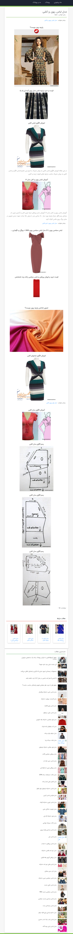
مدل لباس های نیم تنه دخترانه (48, 864)
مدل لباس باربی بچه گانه (50, 926)
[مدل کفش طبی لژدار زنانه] (62, 785)
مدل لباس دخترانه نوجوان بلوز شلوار (47, 788)
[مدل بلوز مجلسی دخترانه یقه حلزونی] (62, 725)
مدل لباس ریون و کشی (50, 20)
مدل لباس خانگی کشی (30, 639)
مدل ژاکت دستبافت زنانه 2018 (48, 775)
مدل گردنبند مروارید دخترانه (49, 699)
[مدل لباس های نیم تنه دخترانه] (62, 869)
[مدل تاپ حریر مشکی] (62, 876)
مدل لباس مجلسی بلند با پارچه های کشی (14, 640)
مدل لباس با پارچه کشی (45, 639)
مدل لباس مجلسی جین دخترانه (48, 878)
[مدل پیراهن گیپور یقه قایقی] (62, 861)
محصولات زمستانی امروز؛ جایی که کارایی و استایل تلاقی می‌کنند (39, 671)
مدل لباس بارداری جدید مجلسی (47, 899)
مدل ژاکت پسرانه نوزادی (50, 823)
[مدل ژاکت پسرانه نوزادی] (62, 827)
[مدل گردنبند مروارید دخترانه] (62, 701)
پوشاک (47, 2)
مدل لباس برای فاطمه (51, 706)
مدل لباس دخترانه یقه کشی (61, 640)
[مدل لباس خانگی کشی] (29, 629)
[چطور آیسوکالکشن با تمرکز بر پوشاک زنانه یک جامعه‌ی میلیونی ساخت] (62, 663)
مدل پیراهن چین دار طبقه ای (48, 768)
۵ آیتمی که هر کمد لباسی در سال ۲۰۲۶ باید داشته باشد (41, 678)
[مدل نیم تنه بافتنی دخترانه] (62, 856)
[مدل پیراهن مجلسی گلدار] (62, 757)
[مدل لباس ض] (62, 839)
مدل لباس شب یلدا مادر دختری (47, 919)
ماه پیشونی (58, 2)
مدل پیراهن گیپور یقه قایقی (49, 857)
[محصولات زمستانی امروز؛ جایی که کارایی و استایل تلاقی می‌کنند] (62, 673)
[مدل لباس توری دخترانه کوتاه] (62, 806)
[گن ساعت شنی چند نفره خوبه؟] (62, 666)
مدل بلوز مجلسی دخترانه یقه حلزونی (46, 720)
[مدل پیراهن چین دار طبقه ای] (62, 770)
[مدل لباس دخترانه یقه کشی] (59, 629)
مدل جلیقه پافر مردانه (51, 733)
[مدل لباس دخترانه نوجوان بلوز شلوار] (62, 794)
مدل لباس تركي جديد (50, 885)
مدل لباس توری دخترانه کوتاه (48, 802)
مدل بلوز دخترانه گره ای (50, 816)
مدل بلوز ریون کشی (51, 403)
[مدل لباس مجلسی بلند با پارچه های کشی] (14, 629)
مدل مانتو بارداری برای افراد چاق (48, 913)
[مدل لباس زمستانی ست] (62, 910)
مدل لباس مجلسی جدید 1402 (48, 892)
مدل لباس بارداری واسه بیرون (48, 830)
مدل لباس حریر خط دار (50, 761)
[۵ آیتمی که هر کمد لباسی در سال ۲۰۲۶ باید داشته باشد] (62, 680)
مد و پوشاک (37, 2)
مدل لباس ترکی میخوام (50, 713)
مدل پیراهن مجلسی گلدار (50, 754)
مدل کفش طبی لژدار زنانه (49, 782)
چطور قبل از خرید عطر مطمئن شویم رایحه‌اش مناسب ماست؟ (39, 685)
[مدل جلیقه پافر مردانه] (62, 737)
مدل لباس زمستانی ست (50, 906)
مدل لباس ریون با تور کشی (49, 223)
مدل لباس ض (53, 837)
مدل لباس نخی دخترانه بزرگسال (48, 692)
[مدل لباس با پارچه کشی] (44, 629)
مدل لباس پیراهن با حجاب (49, 844)
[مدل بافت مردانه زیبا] (62, 742)
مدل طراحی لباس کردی (50, 795)
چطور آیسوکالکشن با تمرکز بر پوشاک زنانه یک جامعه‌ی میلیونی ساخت (39, 658)
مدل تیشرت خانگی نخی (50, 809)
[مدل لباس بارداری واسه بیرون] (62, 835)
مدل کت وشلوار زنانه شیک (49, 726)
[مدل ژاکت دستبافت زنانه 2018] (62, 779)
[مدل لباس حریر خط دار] (62, 766)
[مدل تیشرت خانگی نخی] (62, 813)
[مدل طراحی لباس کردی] (62, 797)
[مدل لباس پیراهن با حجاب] (62, 849)
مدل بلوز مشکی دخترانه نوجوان (48, 747)
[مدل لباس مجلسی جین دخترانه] (62, 882)
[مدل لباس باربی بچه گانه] (62, 930)
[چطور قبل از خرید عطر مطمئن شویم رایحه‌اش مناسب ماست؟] (62, 687)
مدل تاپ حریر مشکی (51, 871)
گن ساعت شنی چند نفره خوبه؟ (48, 664)
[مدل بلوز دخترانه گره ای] (62, 821)
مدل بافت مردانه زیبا (51, 740)
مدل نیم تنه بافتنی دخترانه (49, 851)
